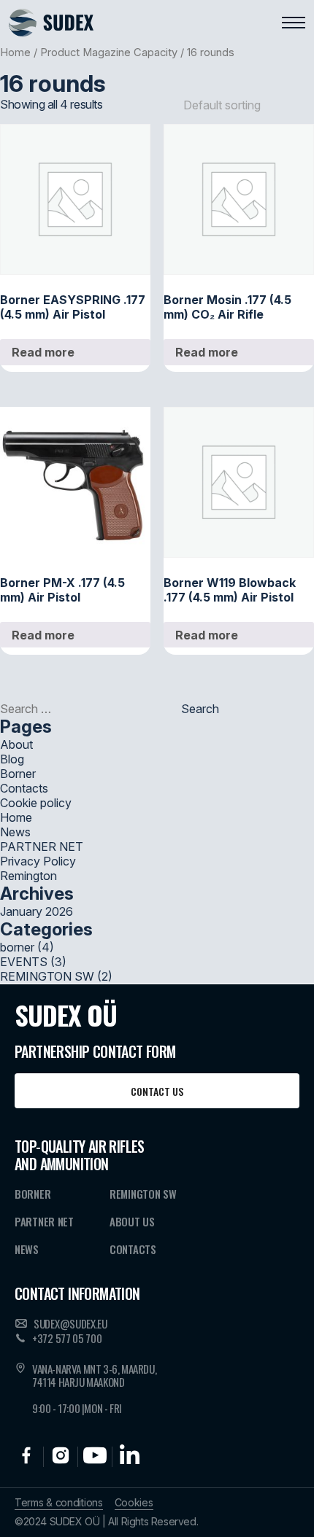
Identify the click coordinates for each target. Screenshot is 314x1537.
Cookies (134, 1503)
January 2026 (36, 911)
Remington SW (143, 1193)
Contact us (157, 1091)
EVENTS (23, 961)
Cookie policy (36, 802)
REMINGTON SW (47, 976)
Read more (43, 352)
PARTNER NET (41, 846)
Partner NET (44, 1221)
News (15, 832)
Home (15, 52)
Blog (12, 759)
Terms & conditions (59, 1503)
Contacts (24, 788)
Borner (18, 773)
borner (17, 947)
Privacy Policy (38, 861)
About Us (132, 1221)
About (16, 744)
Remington (28, 875)
